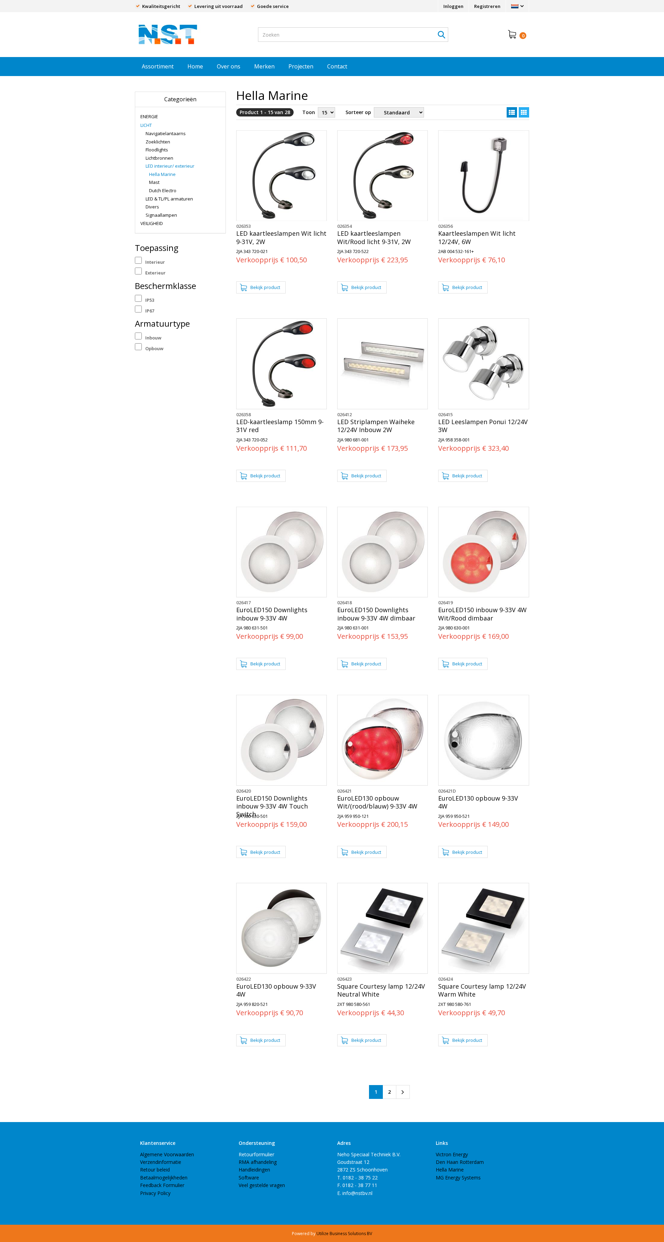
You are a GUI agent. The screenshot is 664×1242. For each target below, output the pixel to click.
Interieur (155, 262)
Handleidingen (254, 1169)
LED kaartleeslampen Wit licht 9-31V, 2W (281, 237)
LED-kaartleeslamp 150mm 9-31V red (280, 426)
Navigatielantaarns (166, 133)
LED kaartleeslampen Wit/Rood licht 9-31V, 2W (374, 237)
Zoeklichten (158, 142)
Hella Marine (162, 174)
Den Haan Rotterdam (460, 1162)
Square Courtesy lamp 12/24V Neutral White (381, 990)
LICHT (146, 125)
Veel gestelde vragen (262, 1185)
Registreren (487, 6)
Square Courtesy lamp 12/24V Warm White (482, 990)
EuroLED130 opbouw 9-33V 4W (478, 802)
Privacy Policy (155, 1193)
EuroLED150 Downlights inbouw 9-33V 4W (271, 614)
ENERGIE (149, 116)
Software (249, 1177)
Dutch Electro (162, 190)
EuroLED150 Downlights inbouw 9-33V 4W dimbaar (376, 614)
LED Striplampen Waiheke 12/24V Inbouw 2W (376, 426)
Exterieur (155, 273)
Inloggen (453, 6)
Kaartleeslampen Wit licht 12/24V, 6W (477, 237)
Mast (154, 182)
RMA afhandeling (258, 1162)
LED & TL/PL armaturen (169, 199)
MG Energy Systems (458, 1177)
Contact (337, 66)
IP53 (149, 300)
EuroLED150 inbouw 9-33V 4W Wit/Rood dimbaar (482, 614)
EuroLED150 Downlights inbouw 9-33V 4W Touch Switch (272, 806)
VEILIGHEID (151, 223)
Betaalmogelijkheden (163, 1177)
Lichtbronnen (159, 158)
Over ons (228, 66)
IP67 (149, 311)
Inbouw (153, 338)
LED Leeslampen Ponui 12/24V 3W (483, 426)
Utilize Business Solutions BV (344, 1233)
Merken (264, 66)
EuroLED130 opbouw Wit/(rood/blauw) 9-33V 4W (377, 802)
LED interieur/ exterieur (170, 166)
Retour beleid (155, 1169)
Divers (152, 207)
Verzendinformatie (160, 1162)
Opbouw (154, 348)
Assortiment (158, 66)
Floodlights (157, 150)
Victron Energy (452, 1154)
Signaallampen (161, 215)
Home (195, 66)
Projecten (300, 66)
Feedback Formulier (162, 1185)
